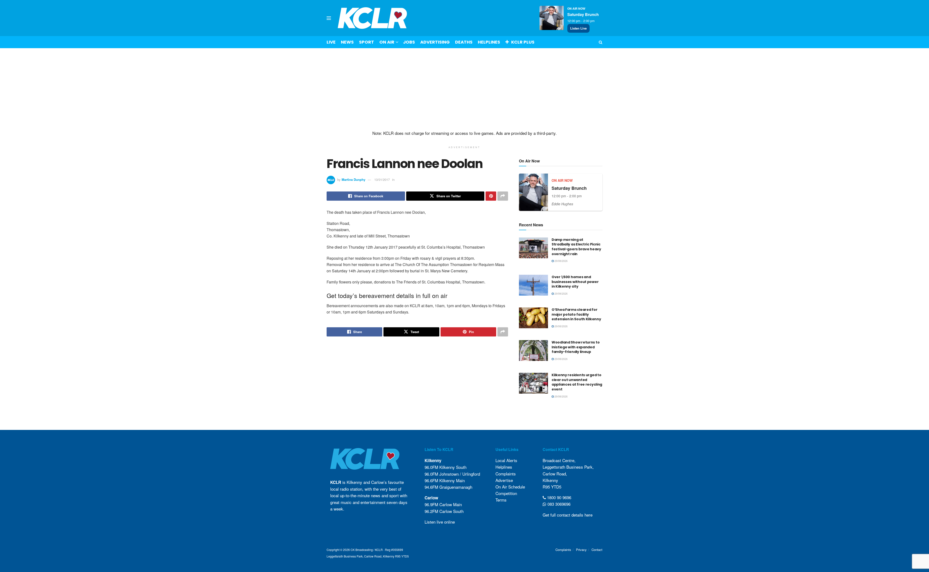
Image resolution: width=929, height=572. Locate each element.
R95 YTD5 (552, 487)
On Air (386, 42)
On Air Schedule (510, 487)
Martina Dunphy (353, 179)
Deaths (463, 42)
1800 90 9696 (558, 497)
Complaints (505, 474)
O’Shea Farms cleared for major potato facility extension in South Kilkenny (576, 314)
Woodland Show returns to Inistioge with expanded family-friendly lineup (575, 347)
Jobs (409, 42)
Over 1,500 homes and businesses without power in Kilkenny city (575, 282)
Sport (366, 42)
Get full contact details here (567, 515)
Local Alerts (506, 460)
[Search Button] (600, 42)
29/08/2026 (561, 261)
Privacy (581, 549)
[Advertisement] (464, 89)
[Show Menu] (329, 18)
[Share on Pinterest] (491, 196)
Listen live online (440, 522)
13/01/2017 (382, 179)
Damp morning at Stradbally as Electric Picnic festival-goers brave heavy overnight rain (576, 246)
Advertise (504, 480)
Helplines (489, 42)
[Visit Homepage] (372, 18)
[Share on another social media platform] (502, 196)
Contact (597, 549)
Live (331, 42)
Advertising (435, 42)
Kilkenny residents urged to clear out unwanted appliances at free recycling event (577, 382)
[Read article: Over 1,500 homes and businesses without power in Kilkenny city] (533, 285)
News (347, 42)
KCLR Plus (522, 42)
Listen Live (578, 28)
